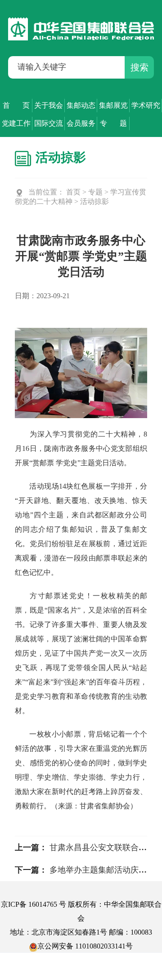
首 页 (16, 105)
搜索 (139, 67)
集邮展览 (113, 105)
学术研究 (145, 105)
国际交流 (48, 123)
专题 (95, 192)
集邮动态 (81, 105)
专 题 (113, 123)
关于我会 (48, 105)
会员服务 (81, 123)
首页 (73, 192)
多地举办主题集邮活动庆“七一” (106, 869)
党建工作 (16, 123)
